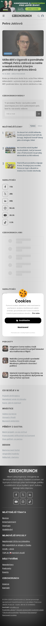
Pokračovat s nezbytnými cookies (23, 333)
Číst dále (36, 313)
